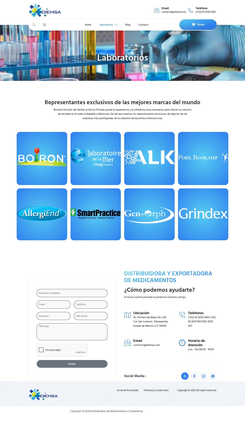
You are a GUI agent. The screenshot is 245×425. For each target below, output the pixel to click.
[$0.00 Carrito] (44, 24)
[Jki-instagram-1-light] (203, 376)
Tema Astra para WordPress (159, 411)
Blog (127, 25)
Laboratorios (106, 25)
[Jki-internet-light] (184, 376)
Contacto (143, 25)
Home (88, 25)
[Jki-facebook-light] (194, 376)
